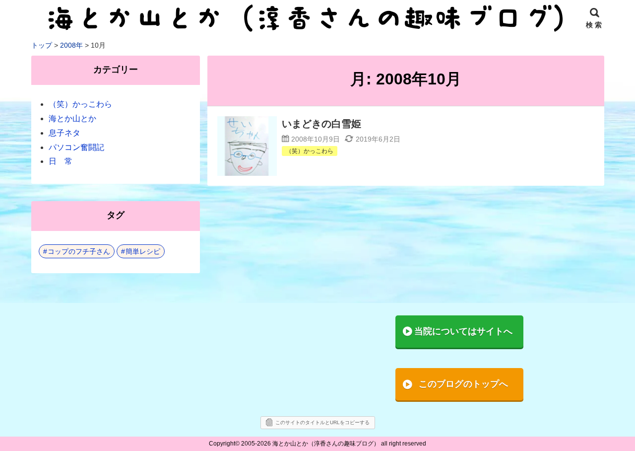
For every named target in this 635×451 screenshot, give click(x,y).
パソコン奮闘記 (76, 147)
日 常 (60, 161)
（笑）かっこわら (80, 104)
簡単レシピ (143, 251)
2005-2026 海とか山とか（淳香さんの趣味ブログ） (310, 443)
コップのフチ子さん (79, 251)
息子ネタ (64, 133)
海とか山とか (72, 118)
